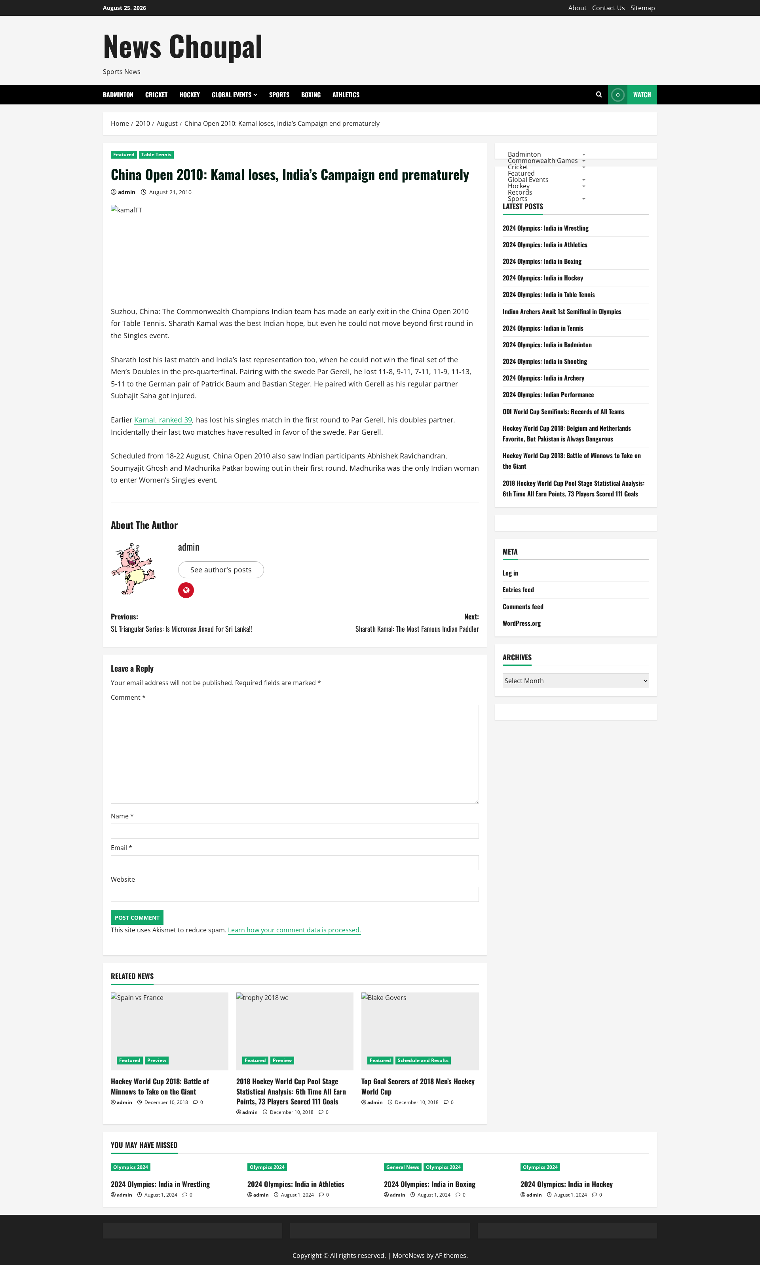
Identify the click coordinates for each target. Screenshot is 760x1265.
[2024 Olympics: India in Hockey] (585, 1167)
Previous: (181, 622)
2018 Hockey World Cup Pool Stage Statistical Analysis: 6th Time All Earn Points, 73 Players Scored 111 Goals (291, 1091)
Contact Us (608, 8)
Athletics (345, 94)
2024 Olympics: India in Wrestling (546, 228)
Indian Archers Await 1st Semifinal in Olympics (562, 311)
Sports (279, 94)
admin (126, 192)
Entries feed (518, 589)
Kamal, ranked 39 (163, 419)
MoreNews (409, 1255)
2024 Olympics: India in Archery (543, 378)
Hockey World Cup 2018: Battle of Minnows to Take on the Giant (160, 1086)
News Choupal (183, 45)
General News (402, 1167)
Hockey (189, 94)
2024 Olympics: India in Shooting (545, 361)
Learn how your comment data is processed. (294, 930)
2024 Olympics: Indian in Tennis (543, 328)
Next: (417, 622)
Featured (124, 154)
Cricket (156, 94)
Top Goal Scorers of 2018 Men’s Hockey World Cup (418, 1086)
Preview (156, 1060)
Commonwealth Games (543, 160)
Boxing (311, 94)
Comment (128, 697)
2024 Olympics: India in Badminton (547, 344)
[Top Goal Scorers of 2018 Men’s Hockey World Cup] (420, 1031)
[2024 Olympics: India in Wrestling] (175, 1167)
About (577, 8)
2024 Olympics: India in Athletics (545, 244)
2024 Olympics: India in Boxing (542, 261)
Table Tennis (156, 154)
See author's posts (221, 569)
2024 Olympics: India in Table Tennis (549, 294)
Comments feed (523, 606)
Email (121, 847)
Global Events (231, 94)
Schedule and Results (423, 1060)
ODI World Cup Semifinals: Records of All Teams (564, 411)
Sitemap (643, 8)
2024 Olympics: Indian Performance (548, 394)
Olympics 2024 (130, 1167)
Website (123, 879)
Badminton (118, 94)
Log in (510, 573)
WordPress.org (522, 623)
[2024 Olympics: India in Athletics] (311, 1167)
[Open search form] (599, 94)
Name (122, 816)
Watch (642, 94)
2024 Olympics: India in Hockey (543, 277)
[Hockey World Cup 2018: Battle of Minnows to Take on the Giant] (169, 1031)
